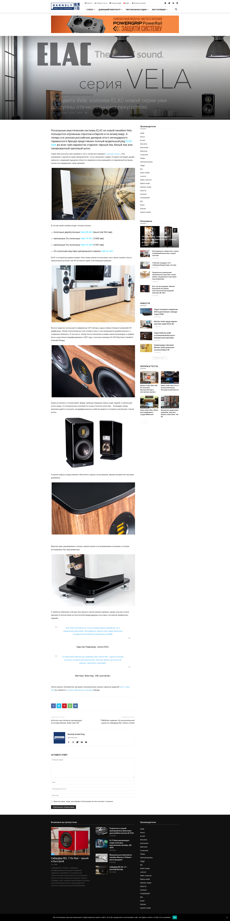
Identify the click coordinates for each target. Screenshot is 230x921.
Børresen (143, 151)
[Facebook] (70, 742)
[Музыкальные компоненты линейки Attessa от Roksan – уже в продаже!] (102, 858)
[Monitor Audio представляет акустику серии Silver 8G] (146, 324)
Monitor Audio (145, 187)
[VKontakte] (173, 3)
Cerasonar (144, 155)
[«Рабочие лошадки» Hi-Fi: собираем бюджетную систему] (145, 265)
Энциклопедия (116, 3)
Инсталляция (158, 9)
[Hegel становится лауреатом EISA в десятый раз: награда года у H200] (146, 312)
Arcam (142, 140)
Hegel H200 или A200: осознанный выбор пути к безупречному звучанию (164, 335)
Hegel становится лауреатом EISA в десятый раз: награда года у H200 (166, 311)
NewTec (143, 190)
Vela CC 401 (107, 251)
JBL (141, 169)
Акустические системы (58, 95)
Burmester (144, 147)
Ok (175, 917)
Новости (89, 3)
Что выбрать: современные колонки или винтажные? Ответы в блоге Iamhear (159, 239)
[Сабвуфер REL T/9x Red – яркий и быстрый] (70, 841)
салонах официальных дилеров (80, 690)
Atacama (143, 144)
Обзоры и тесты (102, 3)
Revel (142, 205)
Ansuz (142, 137)
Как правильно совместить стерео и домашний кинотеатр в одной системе (165, 253)
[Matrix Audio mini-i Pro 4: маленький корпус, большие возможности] (170, 377)
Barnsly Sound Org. (60, 113)
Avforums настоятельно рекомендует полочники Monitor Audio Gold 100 (66, 721)
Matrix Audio (145, 183)
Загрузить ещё (158, 358)
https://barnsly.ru (72, 737)
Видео (127, 3)
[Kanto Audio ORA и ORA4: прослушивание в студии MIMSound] (149, 402)
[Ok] (227, 917)
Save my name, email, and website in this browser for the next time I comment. (83, 801)
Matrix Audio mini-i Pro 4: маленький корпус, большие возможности (170, 388)
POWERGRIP (145, 198)
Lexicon (143, 176)
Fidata (142, 158)
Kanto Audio (145, 172)
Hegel (142, 165)
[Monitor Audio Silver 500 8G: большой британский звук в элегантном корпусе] (149, 377)
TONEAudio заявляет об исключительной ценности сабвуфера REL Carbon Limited (117, 721)
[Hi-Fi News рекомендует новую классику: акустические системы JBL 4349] (102, 843)
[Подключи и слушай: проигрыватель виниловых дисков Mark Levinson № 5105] (102, 831)
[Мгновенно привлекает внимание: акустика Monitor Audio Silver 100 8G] (170, 402)
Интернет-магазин (140, 3)
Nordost (143, 194)
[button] (176, 10)
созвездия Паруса (113, 154)
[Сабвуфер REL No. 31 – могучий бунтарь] (102, 870)
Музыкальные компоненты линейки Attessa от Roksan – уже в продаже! (120, 857)
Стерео (89, 9)
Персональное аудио (136, 9)
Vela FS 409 (87, 244)
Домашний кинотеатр (109, 9)
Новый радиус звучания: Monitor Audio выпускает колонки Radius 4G (164, 347)
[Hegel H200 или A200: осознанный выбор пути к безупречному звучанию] (146, 336)
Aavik (142, 133)
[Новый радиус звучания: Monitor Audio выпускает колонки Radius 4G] (146, 348)
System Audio (145, 212)
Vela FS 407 (87, 238)
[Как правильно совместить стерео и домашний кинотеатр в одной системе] (145, 253)
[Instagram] (74, 742)
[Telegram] (165, 3)
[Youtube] (177, 3)
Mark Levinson (146, 180)
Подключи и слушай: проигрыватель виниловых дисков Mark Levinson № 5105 (121, 830)
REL (141, 201)
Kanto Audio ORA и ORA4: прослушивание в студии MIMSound (149, 412)
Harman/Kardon (146, 162)
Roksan (143, 208)
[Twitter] (169, 3)
